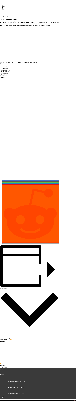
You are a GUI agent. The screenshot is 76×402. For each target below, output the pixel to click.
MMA (12, 339)
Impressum (3, 396)
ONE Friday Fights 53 (4, 367)
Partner (2, 397)
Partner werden (3, 398)
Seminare (3, 9)
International (10, 339)
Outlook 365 (3, 332)
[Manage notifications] (74, 400)
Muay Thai (3, 8)
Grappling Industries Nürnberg (11, 387)
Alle (2, 5)
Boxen (2, 7)
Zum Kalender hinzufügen (3, 288)
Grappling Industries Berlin (11, 381)
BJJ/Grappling (3, 6)
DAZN (14, 62)
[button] (2, 183)
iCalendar (3, 331)
